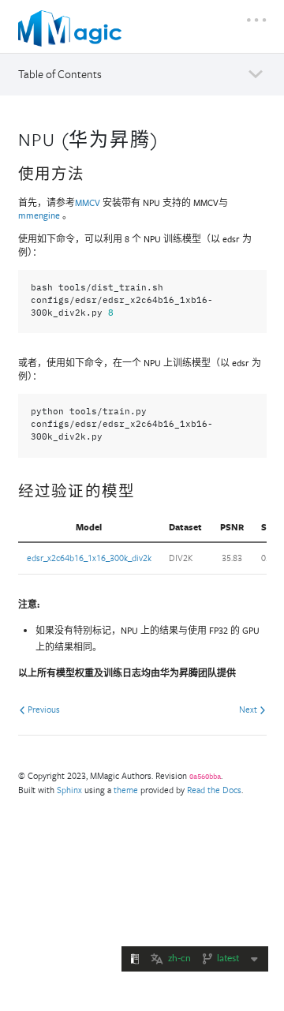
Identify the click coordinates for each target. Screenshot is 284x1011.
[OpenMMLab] (74, 28)
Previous (42, 709)
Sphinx (69, 790)
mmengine (39, 215)
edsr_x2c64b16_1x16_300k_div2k (89, 558)
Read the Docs (214, 790)
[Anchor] (168, 138)
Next (249, 709)
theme (126, 790)
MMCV (87, 202)
